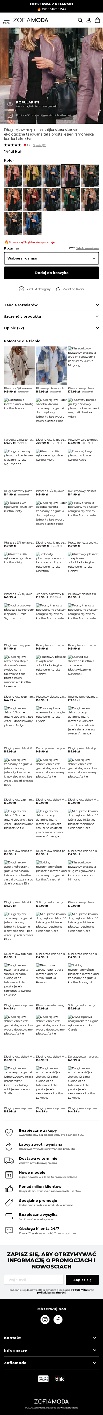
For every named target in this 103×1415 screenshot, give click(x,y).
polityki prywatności (51, 1292)
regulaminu (79, 1290)
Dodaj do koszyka (51, 273)
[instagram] (45, 1319)
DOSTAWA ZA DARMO (51, 4)
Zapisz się (82, 1280)
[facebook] (58, 1319)
